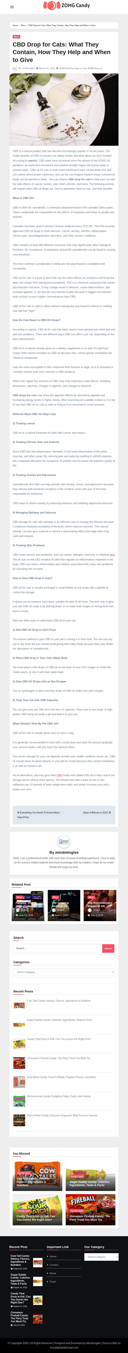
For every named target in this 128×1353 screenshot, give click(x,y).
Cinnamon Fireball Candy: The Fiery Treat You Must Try (90, 1218)
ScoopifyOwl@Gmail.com (64, 1347)
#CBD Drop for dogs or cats (73, 68)
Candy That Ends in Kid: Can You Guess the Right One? (36, 1218)
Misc (16, 36)
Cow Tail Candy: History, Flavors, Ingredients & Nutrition (33, 1182)
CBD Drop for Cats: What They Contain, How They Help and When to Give (62, 52)
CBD (59, 775)
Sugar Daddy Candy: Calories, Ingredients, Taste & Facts (90, 1183)
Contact (54, 1265)
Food (53, 1281)
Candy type (24, 1173)
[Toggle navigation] (12, 7)
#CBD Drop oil (95, 68)
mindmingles (28, 68)
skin (112, 554)
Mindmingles (93, 1343)
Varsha (24, 910)
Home (53, 1256)
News (53, 1273)
